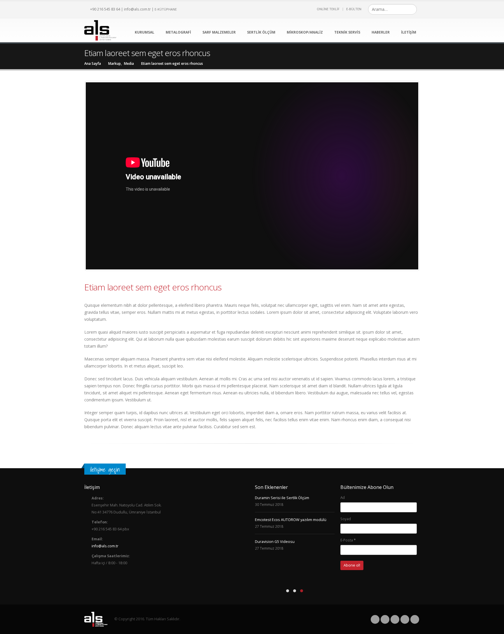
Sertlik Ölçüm (261, 32)
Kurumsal (144, 32)
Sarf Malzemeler (219, 32)
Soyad (345, 518)
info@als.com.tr (137, 9)
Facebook (375, 619)
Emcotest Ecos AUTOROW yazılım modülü (290, 519)
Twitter (385, 619)
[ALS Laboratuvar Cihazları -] (100, 30)
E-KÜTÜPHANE (166, 9)
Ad (342, 497)
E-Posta (348, 540)
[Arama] (411, 9)
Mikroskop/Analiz (305, 32)
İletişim (408, 32)
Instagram (404, 619)
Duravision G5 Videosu (275, 541)
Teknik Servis (347, 32)
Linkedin (414, 619)
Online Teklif (328, 9)
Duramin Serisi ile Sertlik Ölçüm (282, 497)
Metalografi (178, 32)
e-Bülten (353, 9)
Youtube (395, 619)
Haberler (381, 32)
